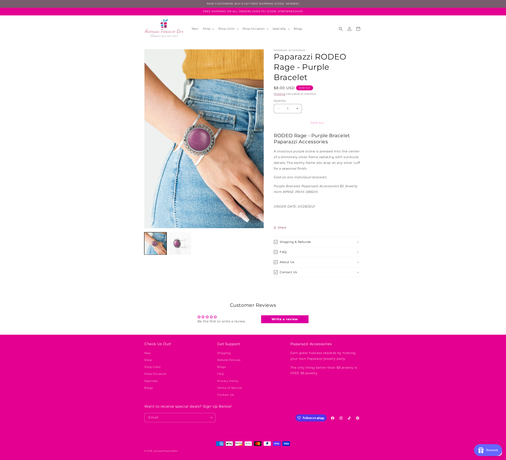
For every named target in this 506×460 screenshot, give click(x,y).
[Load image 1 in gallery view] (155, 243)
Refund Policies (228, 360)
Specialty (151, 381)
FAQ (220, 374)
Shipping (279, 93)
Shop (148, 360)
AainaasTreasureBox (166, 451)
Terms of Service (229, 388)
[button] (208, 29)
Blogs (148, 388)
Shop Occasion (155, 374)
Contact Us (225, 395)
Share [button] (282, 227)
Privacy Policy (227, 381)
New (147, 353)
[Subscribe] (211, 417)
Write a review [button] (285, 319)
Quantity (280, 100)
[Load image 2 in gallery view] (180, 243)
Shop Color (152, 367)
